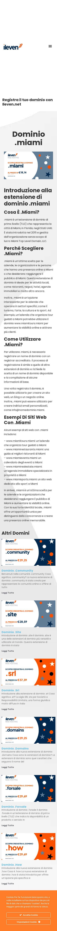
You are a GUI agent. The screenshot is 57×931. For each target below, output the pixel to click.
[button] (50, 46)
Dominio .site (11, 632)
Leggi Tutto (8, 592)
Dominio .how (12, 865)
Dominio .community (17, 571)
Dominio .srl (10, 690)
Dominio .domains (15, 748)
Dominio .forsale (14, 807)
